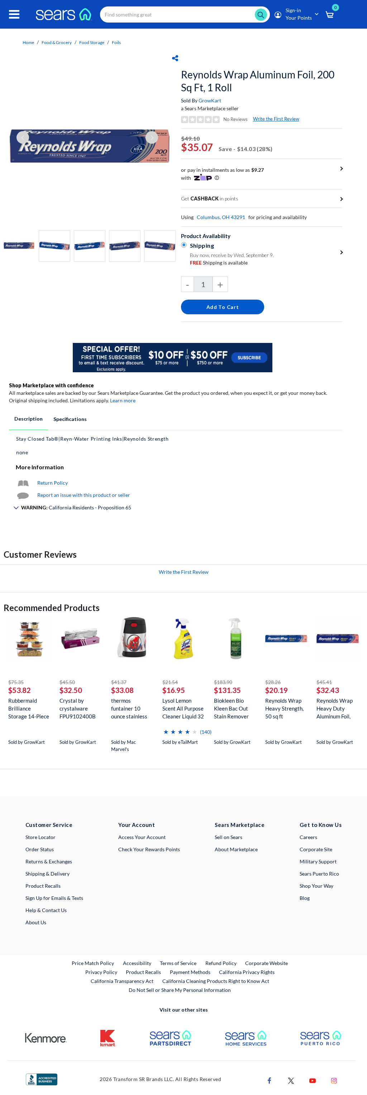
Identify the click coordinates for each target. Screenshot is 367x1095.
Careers (308, 837)
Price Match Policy (93, 963)
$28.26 (273, 682)
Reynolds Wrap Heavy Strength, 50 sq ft (284, 708)
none (22, 452)
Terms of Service (178, 963)
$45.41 (324, 682)
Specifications (70, 419)
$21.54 (170, 682)
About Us (35, 922)
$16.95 (173, 690)
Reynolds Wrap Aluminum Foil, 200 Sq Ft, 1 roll (257, 80)
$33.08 (122, 690)
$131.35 (227, 690)
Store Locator (40, 837)
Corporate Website (267, 963)
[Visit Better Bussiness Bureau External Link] (41, 1079)
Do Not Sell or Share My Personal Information (180, 990)
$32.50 (70, 690)
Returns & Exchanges (48, 861)
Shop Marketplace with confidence (51, 385)
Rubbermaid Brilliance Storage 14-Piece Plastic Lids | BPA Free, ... (28, 708)
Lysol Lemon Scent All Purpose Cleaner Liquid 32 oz (183, 708)
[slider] (180, 729)
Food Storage (91, 42)
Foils (116, 42)
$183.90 (223, 682)
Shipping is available (219, 263)
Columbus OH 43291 (221, 217)
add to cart (222, 307)
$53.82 (19, 690)
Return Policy (52, 483)
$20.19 (276, 690)
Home (28, 42)
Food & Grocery (57, 42)
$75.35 (16, 682)
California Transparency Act (122, 981)
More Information (40, 467)
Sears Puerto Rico (319, 874)
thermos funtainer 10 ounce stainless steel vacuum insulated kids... (129, 708)
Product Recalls (43, 886)
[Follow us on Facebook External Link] (269, 1080)
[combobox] (185, 14)
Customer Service (48, 825)
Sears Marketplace (239, 825)
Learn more (122, 400)
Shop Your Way (316, 886)
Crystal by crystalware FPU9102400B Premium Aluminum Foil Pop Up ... (77, 708)
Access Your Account (142, 837)
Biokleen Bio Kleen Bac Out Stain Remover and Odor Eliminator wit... (232, 708)
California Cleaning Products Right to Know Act (215, 981)
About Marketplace (236, 849)
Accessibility (137, 963)
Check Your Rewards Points (149, 849)
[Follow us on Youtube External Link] (312, 1080)
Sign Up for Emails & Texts (54, 898)
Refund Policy (221, 963)
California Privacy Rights (247, 972)
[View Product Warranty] (23, 483)
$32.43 (327, 690)
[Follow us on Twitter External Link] (291, 1080)
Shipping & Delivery (47, 874)
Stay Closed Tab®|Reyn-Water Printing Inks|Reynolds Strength (92, 439)
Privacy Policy (101, 972)
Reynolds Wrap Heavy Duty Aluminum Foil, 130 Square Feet (335, 708)
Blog (305, 898)
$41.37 (119, 682)
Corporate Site (316, 849)
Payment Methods (190, 972)
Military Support (318, 861)
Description (28, 419)
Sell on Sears (228, 837)
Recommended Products (52, 607)
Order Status (39, 849)
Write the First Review (276, 119)
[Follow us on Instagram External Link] (334, 1080)
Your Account (136, 825)
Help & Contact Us (46, 910)
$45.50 (67, 682)
